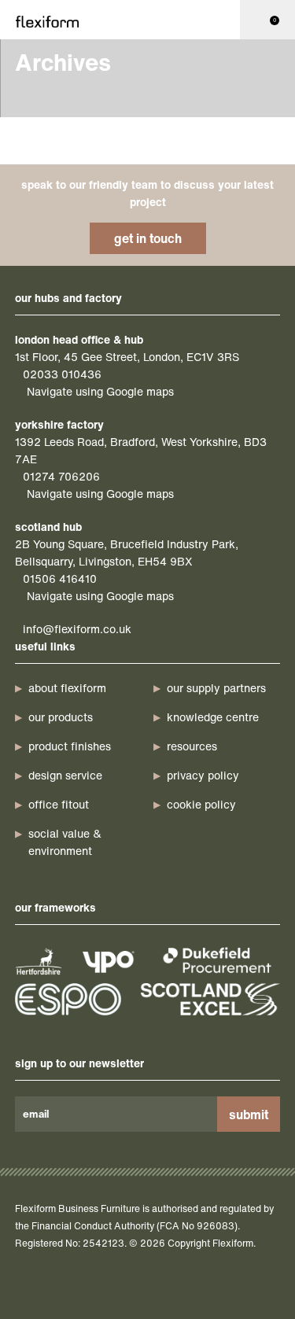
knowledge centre (213, 717)
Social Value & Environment (64, 842)
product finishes (69, 746)
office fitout (58, 804)
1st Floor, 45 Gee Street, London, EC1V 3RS (127, 356)
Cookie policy (201, 804)
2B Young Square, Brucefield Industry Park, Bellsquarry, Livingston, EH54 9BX (126, 552)
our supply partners (216, 688)
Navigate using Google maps (100, 391)
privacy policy (203, 775)
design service (65, 775)
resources (192, 746)
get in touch (148, 238)
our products (60, 717)
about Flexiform (67, 688)
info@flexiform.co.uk (77, 629)
